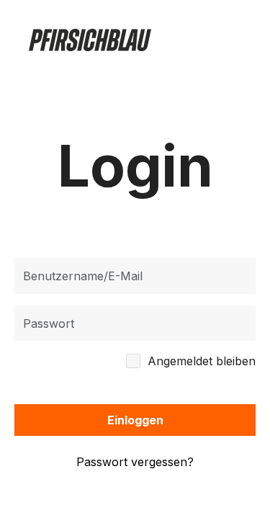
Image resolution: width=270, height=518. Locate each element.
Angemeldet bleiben (202, 361)
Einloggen (135, 420)
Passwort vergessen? (135, 462)
